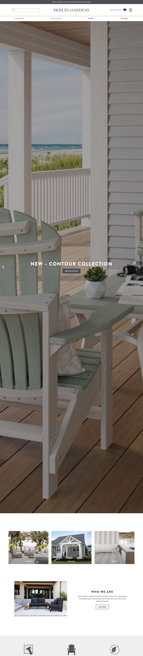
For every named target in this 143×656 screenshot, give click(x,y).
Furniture (19, 18)
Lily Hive (124, 18)
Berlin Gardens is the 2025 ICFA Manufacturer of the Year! (71, 2)
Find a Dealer (115, 10)
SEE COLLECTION (71, 271)
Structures (56, 18)
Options (114, 561)
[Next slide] (139, 267)
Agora (91, 18)
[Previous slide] (3, 267)
